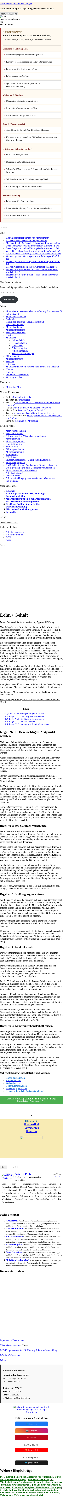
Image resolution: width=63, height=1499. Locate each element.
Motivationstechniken (16, 316)
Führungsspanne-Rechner (18, 76)
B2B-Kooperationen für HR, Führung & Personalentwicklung (26, 494)
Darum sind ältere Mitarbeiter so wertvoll (32, 407)
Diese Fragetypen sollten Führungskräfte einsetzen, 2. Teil (32, 245)
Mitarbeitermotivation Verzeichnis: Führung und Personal (32, 366)
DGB (8, 537)
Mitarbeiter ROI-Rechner (17, 215)
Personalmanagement (15, 332)
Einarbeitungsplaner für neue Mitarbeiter (24, 186)
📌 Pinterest (31, 1437)
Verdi (8, 540)
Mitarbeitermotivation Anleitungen (16, 3)
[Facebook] (55, 1177)
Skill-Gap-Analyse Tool (17, 154)
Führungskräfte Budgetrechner (20, 201)
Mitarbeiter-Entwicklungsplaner (20, 162)
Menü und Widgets (9, 14)
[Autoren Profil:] (7, 1178)
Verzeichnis (31, 1127)
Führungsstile (23, 400)
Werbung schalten (14, 377)
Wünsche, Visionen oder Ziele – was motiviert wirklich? (30, 1494)
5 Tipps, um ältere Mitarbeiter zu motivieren (33, 413)
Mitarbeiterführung (14, 359)
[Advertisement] (31, 577)
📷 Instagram (31, 1431)
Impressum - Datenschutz (17, 374)
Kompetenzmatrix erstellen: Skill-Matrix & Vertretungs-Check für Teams (31, 138)
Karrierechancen (14, 1236)
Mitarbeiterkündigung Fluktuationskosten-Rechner (29, 208)
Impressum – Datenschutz (12, 1340)
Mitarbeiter (11, 337)
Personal (10, 361)
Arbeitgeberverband (15, 532)
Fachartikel (11, 319)
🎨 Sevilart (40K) (31, 1450)
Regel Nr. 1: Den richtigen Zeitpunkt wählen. (23, 713)
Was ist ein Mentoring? (39, 1479)
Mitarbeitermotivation (10, 1345)
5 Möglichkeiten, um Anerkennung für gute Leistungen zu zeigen (31, 1480)
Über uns (10, 369)
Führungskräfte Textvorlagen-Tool (22, 69)
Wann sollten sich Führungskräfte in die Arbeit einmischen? (33, 253)
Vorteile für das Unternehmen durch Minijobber (24, 1492)
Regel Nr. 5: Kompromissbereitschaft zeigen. (27, 724)
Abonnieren (8, 299)
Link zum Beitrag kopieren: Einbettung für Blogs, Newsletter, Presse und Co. (31, 1100)
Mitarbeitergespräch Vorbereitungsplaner (24, 54)
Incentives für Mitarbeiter (26, 421)
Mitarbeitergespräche (15, 330)
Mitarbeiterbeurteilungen (23, 353)
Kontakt (9, 372)
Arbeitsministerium (14, 534)
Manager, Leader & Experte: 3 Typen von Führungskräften (33, 243)
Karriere (9, 335)
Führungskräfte (13, 356)
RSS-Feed (10, 364)
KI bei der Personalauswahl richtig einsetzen (26, 240)
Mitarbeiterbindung (15, 327)
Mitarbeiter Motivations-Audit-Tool (22, 101)
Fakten (3, 1360)
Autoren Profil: (23, 1173)
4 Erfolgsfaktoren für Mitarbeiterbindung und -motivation (29, 1490)
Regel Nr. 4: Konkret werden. (20, 721)
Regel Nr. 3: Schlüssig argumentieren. (24, 719)
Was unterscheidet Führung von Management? (27, 238)
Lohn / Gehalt (18, 340)
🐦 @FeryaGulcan (31, 1463)
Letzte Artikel (14, 1167)
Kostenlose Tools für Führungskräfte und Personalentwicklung (25, 323)
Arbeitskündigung (20, 351)
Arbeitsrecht (17, 345)
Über (3, 1167)
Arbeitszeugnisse (19, 348)
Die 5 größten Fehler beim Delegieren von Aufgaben (26, 1477)
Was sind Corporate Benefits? (31, 410)
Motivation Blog (13, 387)
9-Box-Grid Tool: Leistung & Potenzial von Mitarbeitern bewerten (32, 170)
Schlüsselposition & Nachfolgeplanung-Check (27, 179)
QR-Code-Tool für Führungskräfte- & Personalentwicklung (23, 85)
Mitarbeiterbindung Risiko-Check (21, 115)
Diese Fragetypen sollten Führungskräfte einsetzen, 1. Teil (32, 248)
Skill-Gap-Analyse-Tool (17, 1260)
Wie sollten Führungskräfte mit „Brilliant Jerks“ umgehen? (33, 251)
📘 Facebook (31, 1424)
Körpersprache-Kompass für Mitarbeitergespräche (29, 62)
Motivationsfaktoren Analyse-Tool (21, 108)
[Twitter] (59, 1177)
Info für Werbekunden (10, 1355)
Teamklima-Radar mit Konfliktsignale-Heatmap (28, 130)
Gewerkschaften (19, 343)
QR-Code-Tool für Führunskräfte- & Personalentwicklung (24, 505)
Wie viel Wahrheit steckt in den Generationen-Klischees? (32, 267)
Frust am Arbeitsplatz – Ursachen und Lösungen (36, 1487)
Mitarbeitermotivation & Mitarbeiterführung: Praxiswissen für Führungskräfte (28, 500)
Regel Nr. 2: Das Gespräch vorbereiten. (25, 716)
